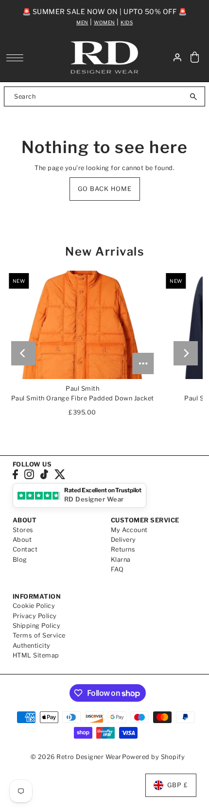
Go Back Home (105, 188)
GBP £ (177, 785)
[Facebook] (15, 474)
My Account (129, 530)
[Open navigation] (17, 58)
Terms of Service (39, 635)
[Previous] (23, 353)
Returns (123, 549)
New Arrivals (104, 251)
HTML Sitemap (36, 655)
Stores (23, 530)
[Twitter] (60, 474)
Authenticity (32, 645)
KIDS (127, 22)
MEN (82, 22)
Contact (25, 549)
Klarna (121, 559)
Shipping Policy (37, 625)
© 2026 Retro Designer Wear (76, 756)
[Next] (186, 353)
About (22, 539)
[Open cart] (194, 57)
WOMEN (104, 22)
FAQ (117, 569)
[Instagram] (29, 474)
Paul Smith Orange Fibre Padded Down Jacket (82, 398)
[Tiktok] (44, 474)
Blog (20, 559)
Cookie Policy (34, 605)
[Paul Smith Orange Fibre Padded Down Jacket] (82, 325)
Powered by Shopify (153, 756)
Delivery (123, 539)
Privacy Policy (35, 616)
